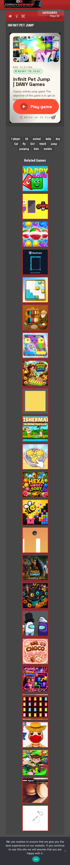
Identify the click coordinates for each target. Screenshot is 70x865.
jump (54, 143)
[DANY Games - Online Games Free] (22, 6)
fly (24, 143)
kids (36, 148)
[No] (65, 851)
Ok (36, 859)
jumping (24, 148)
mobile (48, 148)
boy (58, 138)
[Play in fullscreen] (23, 16)
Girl (32, 143)
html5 (42, 143)
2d (26, 138)
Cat (16, 143)
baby (48, 138)
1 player (15, 138)
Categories (50, 12)
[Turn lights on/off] (16, 16)
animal (37, 138)
